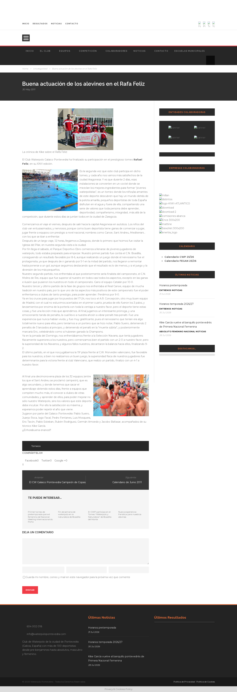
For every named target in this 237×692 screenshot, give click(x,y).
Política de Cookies (205, 681)
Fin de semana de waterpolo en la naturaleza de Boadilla (69, 514)
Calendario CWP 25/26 (179, 256)
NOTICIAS (56, 24)
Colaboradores (116, 51)
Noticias (139, 51)
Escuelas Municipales (189, 51)
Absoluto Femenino (171, 331)
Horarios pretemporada (173, 285)
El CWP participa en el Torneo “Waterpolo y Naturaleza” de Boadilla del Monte (99, 516)
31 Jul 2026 (164, 294)
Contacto (161, 51)
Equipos (64, 51)
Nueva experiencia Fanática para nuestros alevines (129, 514)
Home (25, 68)
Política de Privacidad (184, 681)
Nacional (189, 331)
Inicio (30, 51)
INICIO (25, 24)
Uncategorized (40, 68)
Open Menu (26, 38)
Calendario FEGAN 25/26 (180, 260)
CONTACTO (71, 24)
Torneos (35, 446)
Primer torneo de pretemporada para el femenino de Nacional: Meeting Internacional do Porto (40, 517)
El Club (45, 51)
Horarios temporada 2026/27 (176, 303)
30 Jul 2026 (165, 312)
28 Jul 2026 (165, 335)
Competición (88, 51)
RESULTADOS (40, 24)
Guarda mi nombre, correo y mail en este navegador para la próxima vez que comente (78, 577)
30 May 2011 (28, 89)
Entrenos (165, 290)
